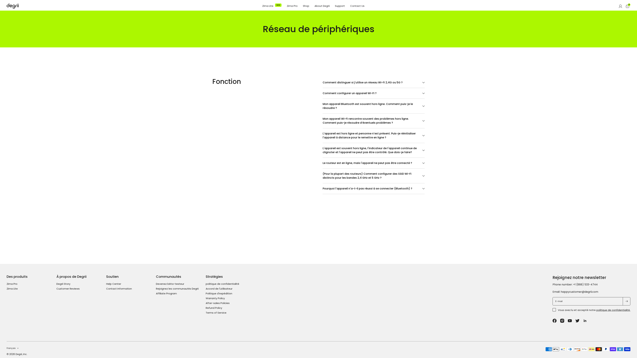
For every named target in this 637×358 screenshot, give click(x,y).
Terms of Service (216, 312)
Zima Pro (292, 6)
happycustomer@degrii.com (579, 292)
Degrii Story (63, 284)
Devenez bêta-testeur (170, 284)
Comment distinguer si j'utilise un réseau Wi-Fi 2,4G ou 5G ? (363, 82)
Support (340, 6)
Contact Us (357, 6)
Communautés (168, 277)
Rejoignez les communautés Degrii (177, 288)
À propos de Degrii (71, 277)
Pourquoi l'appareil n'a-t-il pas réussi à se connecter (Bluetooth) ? (367, 188)
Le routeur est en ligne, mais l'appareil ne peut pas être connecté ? (367, 163)
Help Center (113, 284)
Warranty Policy (215, 298)
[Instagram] (562, 321)
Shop (306, 6)
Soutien (112, 277)
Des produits (17, 277)
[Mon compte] (620, 6)
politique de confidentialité (222, 284)
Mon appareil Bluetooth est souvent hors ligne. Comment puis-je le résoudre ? (368, 106)
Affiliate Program (166, 293)
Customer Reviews (68, 288)
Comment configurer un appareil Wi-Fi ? (350, 93)
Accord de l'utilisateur (219, 288)
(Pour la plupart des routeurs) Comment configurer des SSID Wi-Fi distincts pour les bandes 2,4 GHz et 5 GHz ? (367, 176)
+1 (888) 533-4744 (585, 284)
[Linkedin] (585, 321)
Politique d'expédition (219, 293)
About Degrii (322, 6)
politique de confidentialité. (613, 310)
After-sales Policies (218, 303)
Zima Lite (267, 6)
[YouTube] (570, 321)
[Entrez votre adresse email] (626, 301)
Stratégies (214, 277)
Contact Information (119, 288)
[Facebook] (555, 321)
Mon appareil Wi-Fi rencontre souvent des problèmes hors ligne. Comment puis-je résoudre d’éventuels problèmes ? (366, 121)
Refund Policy (214, 308)
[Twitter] (577, 321)
